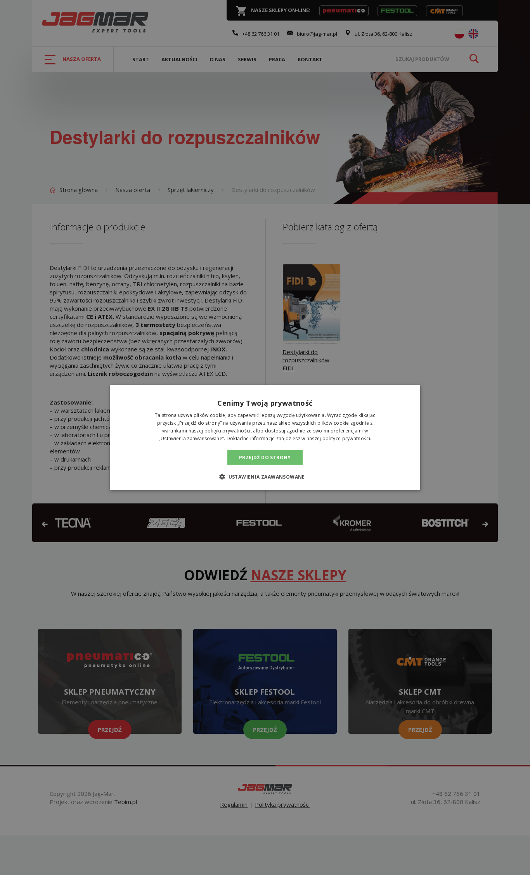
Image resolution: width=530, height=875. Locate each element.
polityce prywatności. (346, 438)
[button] (265, 476)
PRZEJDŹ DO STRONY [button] (265, 457)
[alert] (265, 437)
